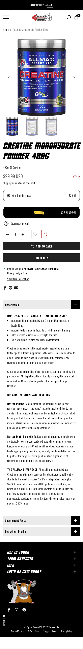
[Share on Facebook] (5, 287)
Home (6, 30)
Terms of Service (17, 631)
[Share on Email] (16, 287)
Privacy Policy (66, 631)
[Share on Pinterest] (10, 287)
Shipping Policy (50, 631)
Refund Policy (33, 631)
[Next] (74, 77)
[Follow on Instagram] (16, 609)
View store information (18, 279)
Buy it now (42, 258)
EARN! (50, 5)
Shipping (7, 183)
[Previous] (9, 77)
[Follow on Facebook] (9, 609)
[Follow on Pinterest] (24, 609)
